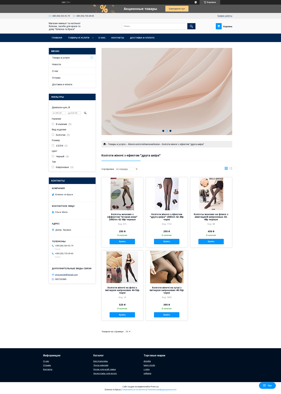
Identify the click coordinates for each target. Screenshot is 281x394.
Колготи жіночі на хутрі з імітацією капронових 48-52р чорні (167, 290)
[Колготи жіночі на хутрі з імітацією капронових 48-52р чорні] (166, 267)
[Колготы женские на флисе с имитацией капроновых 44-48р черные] (211, 193)
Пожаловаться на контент (134, 389)
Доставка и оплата (142, 37)
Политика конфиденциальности (161, 389)
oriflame (147, 373)
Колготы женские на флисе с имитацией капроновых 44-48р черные (211, 217)
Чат (270, 385)
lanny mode (149, 365)
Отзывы (56, 77)
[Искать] (191, 26)
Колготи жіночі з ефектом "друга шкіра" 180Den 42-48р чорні (167, 217)
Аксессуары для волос (105, 373)
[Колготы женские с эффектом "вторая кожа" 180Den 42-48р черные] (122, 193)
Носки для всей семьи (104, 369)
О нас (102, 37)
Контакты (117, 37)
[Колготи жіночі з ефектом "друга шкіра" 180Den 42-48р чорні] (166, 193)
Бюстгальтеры (100, 361)
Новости (56, 64)
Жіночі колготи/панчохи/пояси (144, 144)
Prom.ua (155, 387)
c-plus (147, 369)
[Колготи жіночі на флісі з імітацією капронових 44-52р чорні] (122, 267)
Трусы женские (100, 365)
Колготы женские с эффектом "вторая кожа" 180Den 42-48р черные (122, 217)
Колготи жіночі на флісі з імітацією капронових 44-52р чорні (122, 290)
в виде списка (230, 169)
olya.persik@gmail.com (66, 274)
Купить (122, 241)
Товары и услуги (78, 37)
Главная (57, 37)
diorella (147, 361)
